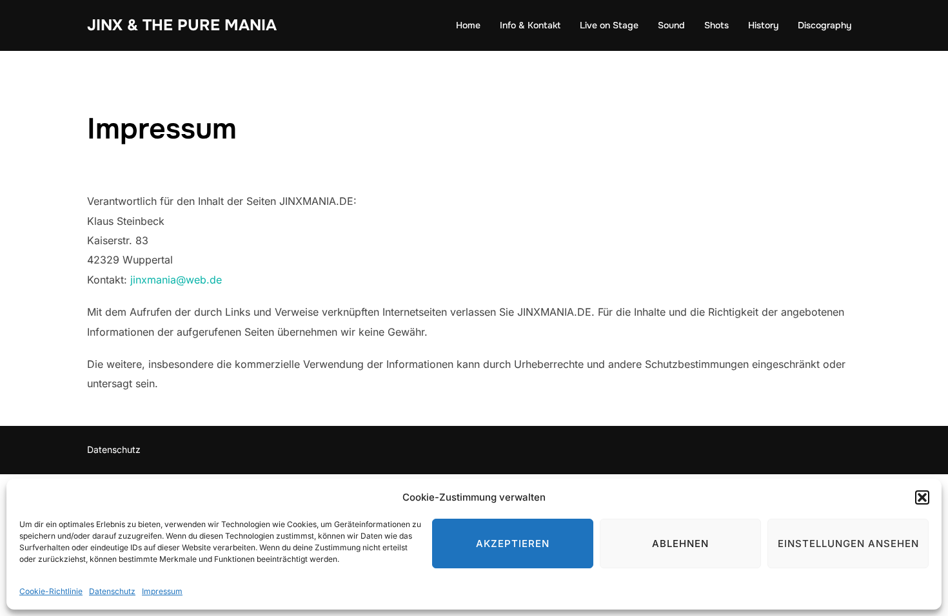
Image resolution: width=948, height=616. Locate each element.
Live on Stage (609, 25)
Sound (671, 25)
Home (468, 25)
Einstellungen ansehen (848, 543)
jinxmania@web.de (174, 279)
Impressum (162, 591)
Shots (716, 25)
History (763, 25)
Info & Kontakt (530, 25)
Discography (824, 25)
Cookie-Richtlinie (51, 591)
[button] (922, 497)
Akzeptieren (512, 543)
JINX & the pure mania (182, 25)
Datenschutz (112, 591)
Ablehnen (680, 543)
